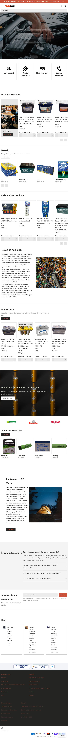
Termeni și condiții (6, 706)
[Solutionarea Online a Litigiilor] (22, 667)
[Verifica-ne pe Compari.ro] (52, 667)
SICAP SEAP (5, 681)
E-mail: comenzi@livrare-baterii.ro (31, 710)
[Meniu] (3, 6)
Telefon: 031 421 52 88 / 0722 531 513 (32, 706)
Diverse (31, 695)
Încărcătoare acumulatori (36, 678)
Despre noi (4, 692)
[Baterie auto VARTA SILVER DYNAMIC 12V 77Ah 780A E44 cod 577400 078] (42, 330)
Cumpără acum (7, 398)
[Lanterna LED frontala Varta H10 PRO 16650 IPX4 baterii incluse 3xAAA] (45, 209)
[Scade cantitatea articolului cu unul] (20, 135)
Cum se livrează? (6, 688)
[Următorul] (66, 36)
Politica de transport (7, 717)
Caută (6, 10)
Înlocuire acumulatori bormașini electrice (13, 685)
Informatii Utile (5, 674)
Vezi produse (41, 42)
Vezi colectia (7, 134)
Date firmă (4, 720)
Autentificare (5, 731)
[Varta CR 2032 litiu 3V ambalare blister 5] (27, 209)
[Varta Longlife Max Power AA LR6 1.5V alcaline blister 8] (9, 209)
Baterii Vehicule (33, 685)
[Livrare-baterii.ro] (10, 5)
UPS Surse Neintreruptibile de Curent (39, 688)
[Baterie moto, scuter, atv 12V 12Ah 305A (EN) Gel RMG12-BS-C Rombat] (45, 107)
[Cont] (61, 6)
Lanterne (31, 692)
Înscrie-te (10, 529)
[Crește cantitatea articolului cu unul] (34, 135)
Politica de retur (5, 713)
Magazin (31, 674)
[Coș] (65, 6)
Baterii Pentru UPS (34, 681)
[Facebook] (2, 728)
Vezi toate (5, 157)
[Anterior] (2, 36)
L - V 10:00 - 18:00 (26, 717)
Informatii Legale (6, 703)
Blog (2, 695)
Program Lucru (25, 713)
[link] (34, 393)
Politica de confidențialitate (9, 710)
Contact (3, 678)
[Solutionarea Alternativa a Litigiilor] (40, 667)
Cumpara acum (29, 42)
